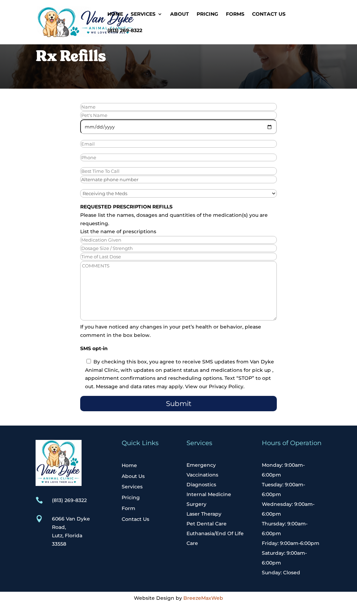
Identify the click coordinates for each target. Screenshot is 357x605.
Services (143, 14)
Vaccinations (202, 475)
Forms (235, 14)
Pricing (207, 14)
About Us (133, 476)
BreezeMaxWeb (203, 598)
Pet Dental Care (207, 524)
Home (115, 14)
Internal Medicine (209, 494)
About (179, 14)
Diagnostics (201, 484)
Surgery (196, 504)
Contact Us (269, 14)
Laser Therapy (204, 514)
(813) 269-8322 (124, 31)
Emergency (201, 465)
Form (128, 508)
